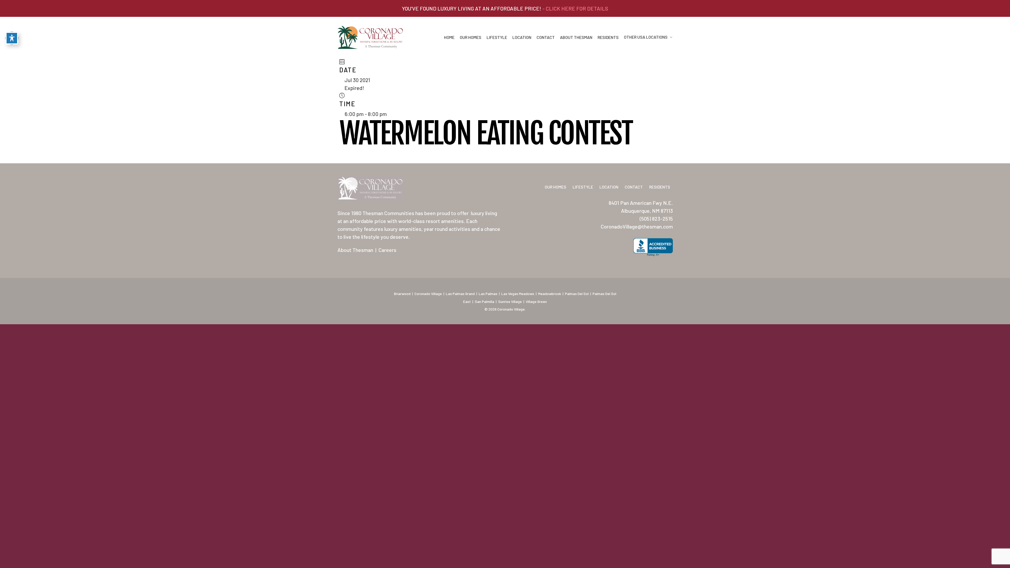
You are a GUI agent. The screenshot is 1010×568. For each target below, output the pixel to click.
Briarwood (402, 293)
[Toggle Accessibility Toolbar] (12, 38)
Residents (608, 37)
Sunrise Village (510, 301)
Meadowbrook (549, 293)
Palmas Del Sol (577, 293)
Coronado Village (428, 293)
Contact (546, 37)
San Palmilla (484, 301)
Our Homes (470, 37)
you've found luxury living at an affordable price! (505, 8)
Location (521, 37)
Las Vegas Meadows (517, 293)
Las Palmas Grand (460, 293)
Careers (387, 250)
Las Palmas (488, 293)
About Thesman (576, 37)
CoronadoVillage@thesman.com (637, 226)
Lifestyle (497, 37)
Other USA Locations (646, 37)
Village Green (536, 301)
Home (449, 37)
